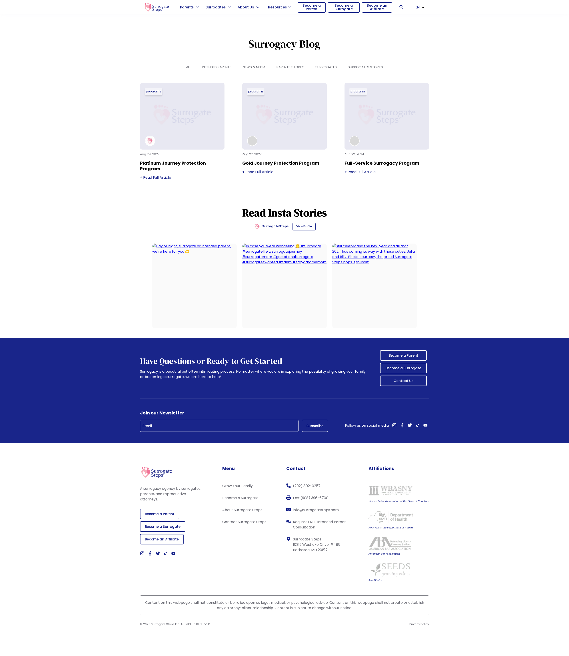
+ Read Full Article (155, 177)
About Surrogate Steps (242, 509)
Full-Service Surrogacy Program (382, 163)
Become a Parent (312, 7)
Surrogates (326, 67)
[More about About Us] (257, 7)
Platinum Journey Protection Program (173, 166)
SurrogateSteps (275, 226)
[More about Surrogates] (229, 7)
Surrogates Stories (365, 67)
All (188, 67)
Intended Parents (217, 67)
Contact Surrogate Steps (244, 521)
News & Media (254, 67)
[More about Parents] (197, 7)
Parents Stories (290, 67)
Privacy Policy (419, 624)
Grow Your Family (237, 485)
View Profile (304, 226)
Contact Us (403, 380)
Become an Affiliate (377, 7)
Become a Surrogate (344, 7)
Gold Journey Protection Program (280, 163)
